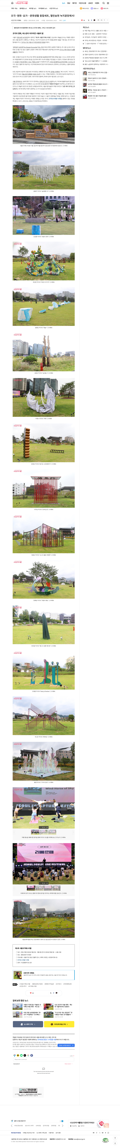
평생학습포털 (51, 1126)
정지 (60, 1121)
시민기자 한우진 (92, 75)
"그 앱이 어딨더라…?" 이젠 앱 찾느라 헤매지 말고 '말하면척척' (96, 43)
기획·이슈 (14, 8)
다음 (47, 827)
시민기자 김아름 (28, 1017)
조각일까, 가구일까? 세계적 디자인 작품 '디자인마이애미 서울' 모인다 (96, 37)
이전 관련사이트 (11, 1125)
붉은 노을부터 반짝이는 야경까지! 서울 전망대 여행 (96, 64)
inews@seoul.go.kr (79, 1139)
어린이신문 (82, 3)
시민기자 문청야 (92, 86)
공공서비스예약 (18, 1126)
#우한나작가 (23, 986)
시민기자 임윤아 (92, 92)
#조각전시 (58, 984)
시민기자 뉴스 (53, 8)
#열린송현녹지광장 (37, 984)
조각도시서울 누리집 (55, 98)
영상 (68, 3)
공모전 (90, 3)
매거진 (74, 3)
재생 (62, 1121)
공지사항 (58, 1133)
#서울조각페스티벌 (25, 984)
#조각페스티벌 (32, 986)
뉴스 (63, 3)
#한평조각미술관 (49, 984)
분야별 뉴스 (23, 8)
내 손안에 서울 (22, 2)
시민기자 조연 (91, 80)
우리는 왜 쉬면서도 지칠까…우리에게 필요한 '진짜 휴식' (96, 40)
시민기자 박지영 (92, 98)
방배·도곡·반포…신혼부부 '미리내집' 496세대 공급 (96, 34)
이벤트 (97, 3)
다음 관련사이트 (62, 1125)
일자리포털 (35, 1126)
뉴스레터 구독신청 (42, 1133)
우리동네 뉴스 (43, 8)
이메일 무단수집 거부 (29, 1133)
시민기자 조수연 (59, 1017)
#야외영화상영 (67, 984)
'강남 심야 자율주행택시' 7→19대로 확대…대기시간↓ (96, 61)
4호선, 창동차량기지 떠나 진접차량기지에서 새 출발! (96, 51)
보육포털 (27, 1126)
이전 (14, 832)
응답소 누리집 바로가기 (65, 1045)
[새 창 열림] (105, 1138)
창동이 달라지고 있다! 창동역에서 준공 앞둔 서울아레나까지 (96, 54)
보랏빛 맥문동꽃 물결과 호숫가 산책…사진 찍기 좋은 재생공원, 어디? (96, 58)
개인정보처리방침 (16, 1133)
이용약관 (51, 1133)
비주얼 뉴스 (32, 8)
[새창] (28, 1024)
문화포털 (42, 1126)
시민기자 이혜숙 (16, 20)
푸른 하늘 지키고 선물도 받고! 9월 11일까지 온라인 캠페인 (96, 30)
